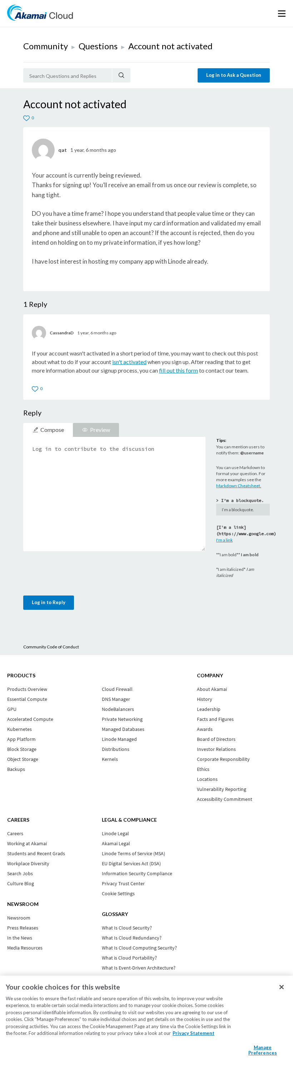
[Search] (121, 75)
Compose (52, 429)
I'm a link (224, 540)
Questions (98, 46)
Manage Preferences (262, 1050)
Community (45, 46)
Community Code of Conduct (51, 646)
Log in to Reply (48, 602)
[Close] (281, 987)
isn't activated (129, 361)
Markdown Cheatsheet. (238, 485)
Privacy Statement (193, 1033)
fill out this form (178, 370)
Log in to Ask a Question (233, 75)
